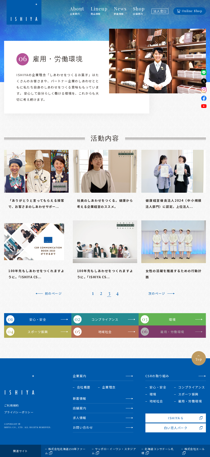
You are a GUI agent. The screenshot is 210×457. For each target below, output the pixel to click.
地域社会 (105, 332)
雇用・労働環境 (172, 332)
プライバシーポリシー (18, 412)
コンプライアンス (104, 319)
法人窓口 (160, 11)
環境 (172, 319)
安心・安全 (37, 319)
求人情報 (79, 418)
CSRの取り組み (157, 376)
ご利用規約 (11, 405)
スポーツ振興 (37, 332)
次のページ (156, 293)
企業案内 (79, 376)
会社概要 (83, 387)
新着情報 (79, 398)
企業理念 (109, 387)
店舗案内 (79, 408)
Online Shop (192, 11)
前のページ (53, 293)
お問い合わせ (83, 427)
